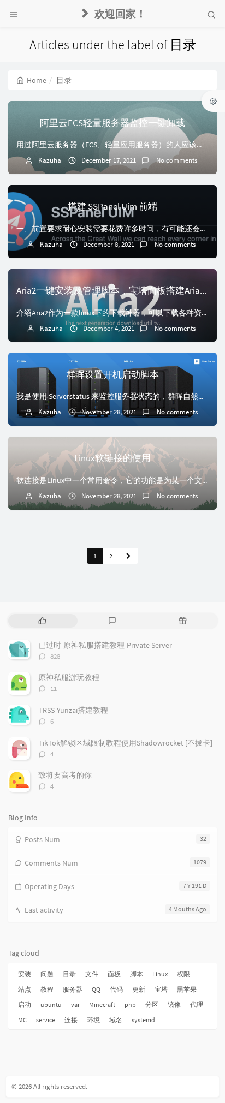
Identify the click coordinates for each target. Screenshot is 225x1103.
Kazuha (49, 160)
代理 (196, 1004)
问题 (47, 974)
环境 (93, 1020)
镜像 (174, 1004)
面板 (114, 974)
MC (22, 1020)
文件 (91, 974)
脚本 (136, 974)
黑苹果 (187, 989)
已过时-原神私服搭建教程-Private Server (105, 645)
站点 (24, 989)
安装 (24, 974)
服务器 (72, 989)
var (75, 1004)
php (130, 1004)
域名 (115, 1020)
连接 (71, 1020)
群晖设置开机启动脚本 (112, 374)
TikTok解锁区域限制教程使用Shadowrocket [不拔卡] (125, 743)
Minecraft (102, 1004)
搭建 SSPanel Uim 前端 (112, 206)
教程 (47, 989)
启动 (24, 1004)
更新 (138, 989)
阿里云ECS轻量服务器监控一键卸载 (112, 123)
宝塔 (161, 989)
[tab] (42, 621)
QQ (96, 989)
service (45, 1020)
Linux (160, 974)
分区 (151, 1004)
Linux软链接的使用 (112, 458)
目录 (69, 974)
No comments (176, 160)
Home (36, 80)
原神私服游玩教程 (68, 677)
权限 (183, 974)
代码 (116, 989)
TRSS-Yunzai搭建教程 (73, 710)
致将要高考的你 (65, 775)
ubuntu (51, 1004)
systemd (143, 1020)
